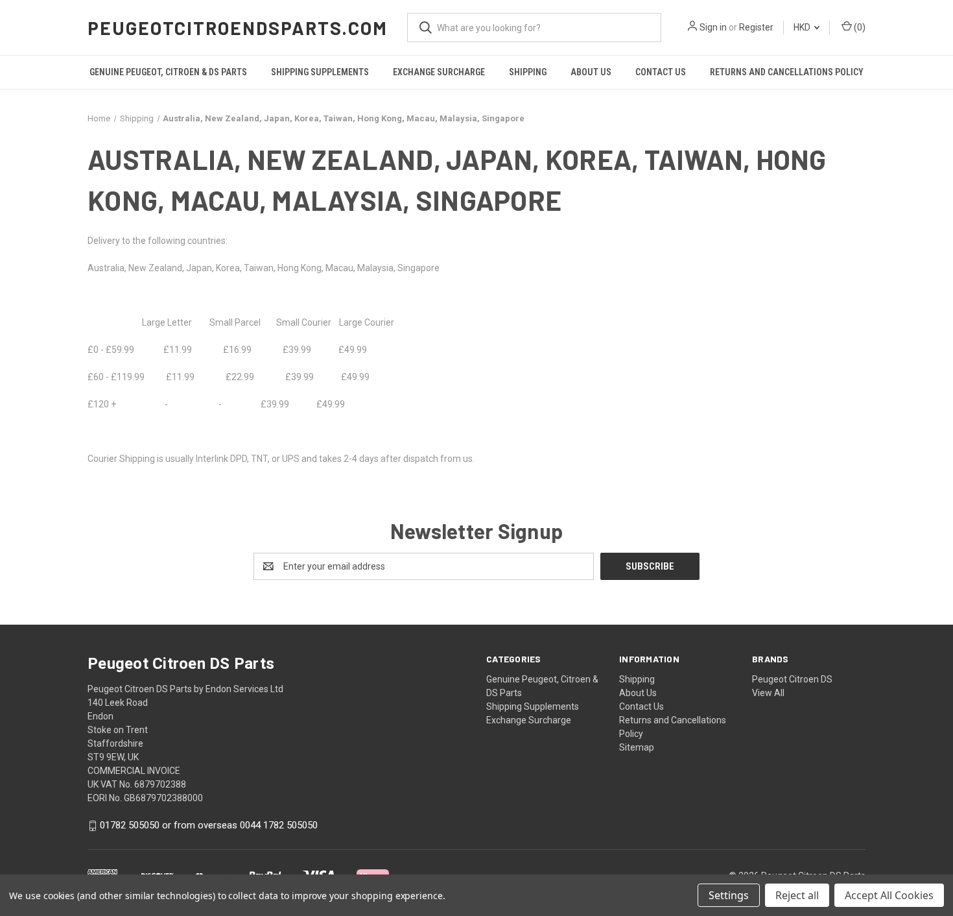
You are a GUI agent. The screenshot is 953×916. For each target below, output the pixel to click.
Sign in (713, 27)
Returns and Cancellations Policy (787, 72)
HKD (803, 27)
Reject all (797, 895)
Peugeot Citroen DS (792, 679)
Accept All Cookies (889, 895)
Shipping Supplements (320, 72)
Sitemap (636, 747)
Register (756, 27)
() (858, 27)
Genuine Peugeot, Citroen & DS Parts (168, 72)
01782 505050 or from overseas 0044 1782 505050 (209, 826)
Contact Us (660, 72)
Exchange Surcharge (439, 72)
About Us (591, 72)
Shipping (528, 72)
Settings (729, 895)
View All (768, 693)
